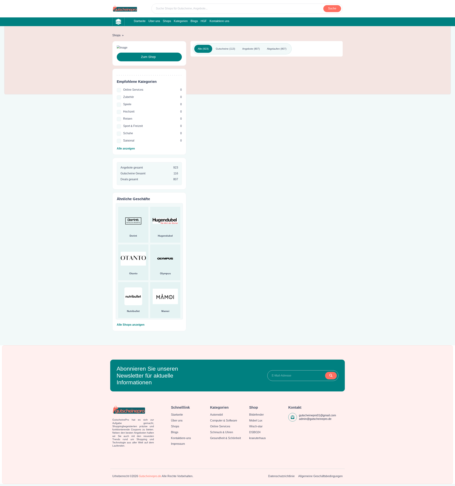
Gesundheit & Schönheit (225, 438)
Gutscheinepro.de (150, 476)
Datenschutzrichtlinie (281, 476)
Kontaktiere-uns (181, 438)
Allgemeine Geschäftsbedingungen (320, 476)
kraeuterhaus (257, 438)
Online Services (220, 426)
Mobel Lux (255, 420)
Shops (116, 35)
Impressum (178, 443)
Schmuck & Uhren (221, 432)
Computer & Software (223, 420)
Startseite (177, 414)
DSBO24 (255, 432)
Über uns (177, 420)
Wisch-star (256, 426)
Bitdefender (256, 414)
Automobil (216, 414)
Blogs (174, 432)
